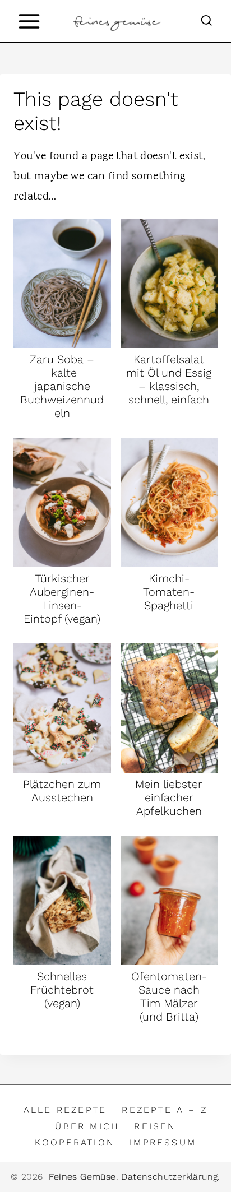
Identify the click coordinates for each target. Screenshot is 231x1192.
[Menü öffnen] (28, 21)
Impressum (163, 1142)
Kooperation (74, 1142)
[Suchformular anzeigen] (207, 21)
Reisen (154, 1126)
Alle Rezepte (65, 1110)
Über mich (87, 1126)
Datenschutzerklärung (169, 1176)
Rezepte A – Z (164, 1110)
